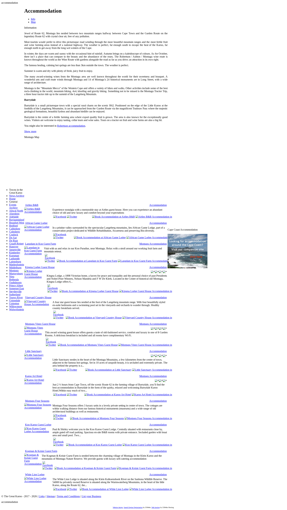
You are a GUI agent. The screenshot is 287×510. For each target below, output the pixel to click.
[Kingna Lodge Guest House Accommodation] (35, 277)
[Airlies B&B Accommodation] (38, 211)
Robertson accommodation (71, 125)
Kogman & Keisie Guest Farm (41, 451)
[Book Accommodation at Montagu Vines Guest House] (88, 344)
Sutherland (14, 294)
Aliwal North (16, 210)
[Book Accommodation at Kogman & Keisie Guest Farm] (85, 468)
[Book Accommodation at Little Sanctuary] (108, 369)
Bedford (13, 225)
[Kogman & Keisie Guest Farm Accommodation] (33, 463)
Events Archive (13, 206)
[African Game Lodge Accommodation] (38, 229)
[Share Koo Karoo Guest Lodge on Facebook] (58, 441)
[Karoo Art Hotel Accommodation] (38, 383)
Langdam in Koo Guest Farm (40, 243)
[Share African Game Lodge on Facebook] (59, 234)
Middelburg (15, 267)
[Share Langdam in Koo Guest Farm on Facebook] (50, 257)
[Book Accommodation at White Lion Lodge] (104, 489)
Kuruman (14, 255)
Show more (30, 131)
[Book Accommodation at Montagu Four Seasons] (97, 418)
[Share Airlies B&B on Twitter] (72, 216)
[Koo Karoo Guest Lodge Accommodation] (38, 431)
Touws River (16, 297)
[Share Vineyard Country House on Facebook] (58, 314)
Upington (14, 303)
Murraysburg (16, 273)
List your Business (91, 496)
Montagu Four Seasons (37, 400)
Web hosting (155, 507)
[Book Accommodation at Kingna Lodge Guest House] (89, 291)
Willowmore (15, 306)
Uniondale (14, 300)
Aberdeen (14, 213)
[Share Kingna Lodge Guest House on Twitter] (53, 291)
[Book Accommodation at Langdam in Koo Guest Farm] (87, 260)
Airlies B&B (31, 205)
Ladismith (14, 258)
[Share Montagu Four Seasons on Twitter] (58, 418)
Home (12, 198)
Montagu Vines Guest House (40, 323)
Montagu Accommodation (153, 243)
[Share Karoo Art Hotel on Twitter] (72, 394)
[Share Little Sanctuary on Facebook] (59, 369)
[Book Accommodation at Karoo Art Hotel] (107, 394)
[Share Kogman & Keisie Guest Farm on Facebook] (48, 465)
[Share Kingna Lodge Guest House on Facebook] (53, 288)
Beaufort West (16, 222)
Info (33, 19)
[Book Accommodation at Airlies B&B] (113, 216)
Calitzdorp (14, 228)
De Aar (13, 237)
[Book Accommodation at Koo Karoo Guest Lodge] (94, 444)
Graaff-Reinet (16, 243)
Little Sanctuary (33, 351)
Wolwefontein (16, 309)
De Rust (13, 240)
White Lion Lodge (35, 474)
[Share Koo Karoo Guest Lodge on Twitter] (58, 444)
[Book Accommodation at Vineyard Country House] (94, 317)
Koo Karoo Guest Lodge (38, 424)
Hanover (13, 246)
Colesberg (14, 231)
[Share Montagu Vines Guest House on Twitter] (51, 344)
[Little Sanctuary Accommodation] (38, 358)
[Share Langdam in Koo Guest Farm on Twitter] (50, 260)
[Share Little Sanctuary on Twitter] (72, 369)
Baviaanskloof (16, 219)
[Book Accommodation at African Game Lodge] (100, 237)
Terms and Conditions (68, 496)
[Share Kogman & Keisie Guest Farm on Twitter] (48, 468)
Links (42, 496)
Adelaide (14, 216)
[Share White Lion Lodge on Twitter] (72, 489)
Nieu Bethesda (14, 278)
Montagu (14, 270)
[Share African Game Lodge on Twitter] (58, 237)
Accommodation (158, 205)
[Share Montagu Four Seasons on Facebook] (59, 415)
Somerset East (16, 288)
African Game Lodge (36, 223)
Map (33, 22)
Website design (118, 507)
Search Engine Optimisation (133, 507)
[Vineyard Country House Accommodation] (38, 304)
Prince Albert (16, 285)
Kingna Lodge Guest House (40, 267)
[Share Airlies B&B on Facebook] (59, 216)
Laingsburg (15, 261)
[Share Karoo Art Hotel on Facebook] (59, 394)
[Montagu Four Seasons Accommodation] (38, 407)
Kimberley (14, 252)
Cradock (13, 234)
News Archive (16, 195)
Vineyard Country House (38, 297)
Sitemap (51, 496)
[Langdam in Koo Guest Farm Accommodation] (34, 253)
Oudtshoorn (15, 282)
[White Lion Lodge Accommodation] (38, 481)
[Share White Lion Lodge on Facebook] (59, 489)
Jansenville (15, 249)
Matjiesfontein (16, 264)
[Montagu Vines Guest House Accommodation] (34, 333)
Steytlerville (15, 291)
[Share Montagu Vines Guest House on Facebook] (51, 341)
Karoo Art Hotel (33, 376)
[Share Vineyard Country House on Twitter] (58, 317)
